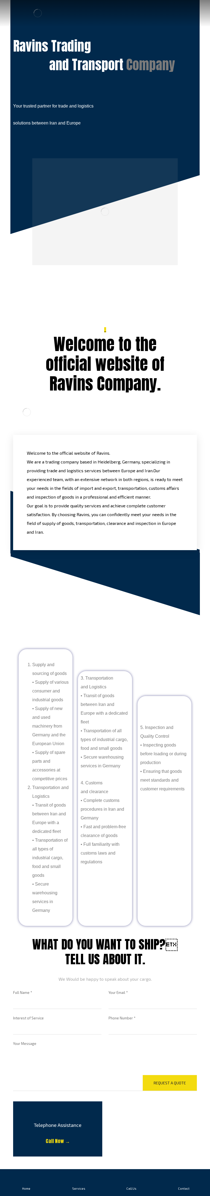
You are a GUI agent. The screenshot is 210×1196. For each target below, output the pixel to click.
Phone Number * (122, 1018)
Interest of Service (28, 1018)
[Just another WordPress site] (37, 13)
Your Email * (118, 992)
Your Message (24, 1043)
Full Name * (22, 992)
